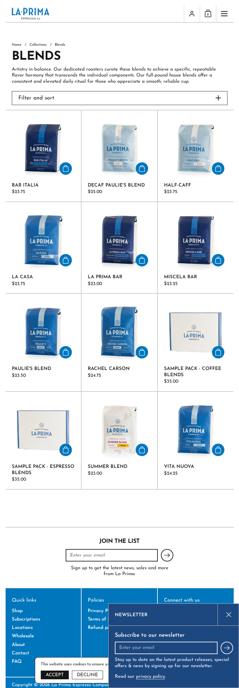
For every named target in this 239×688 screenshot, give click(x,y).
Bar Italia (43, 155)
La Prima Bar (119, 247)
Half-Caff (195, 155)
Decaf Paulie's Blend (119, 155)
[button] (208, 14)
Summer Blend (119, 440)
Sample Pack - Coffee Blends (195, 342)
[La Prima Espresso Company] (95, 14)
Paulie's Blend (43, 342)
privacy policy (150, 676)
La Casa (43, 247)
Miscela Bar (195, 247)
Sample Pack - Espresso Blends (43, 440)
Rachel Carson (119, 342)
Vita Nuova (195, 440)
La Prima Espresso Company (81, 685)
